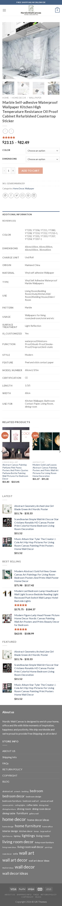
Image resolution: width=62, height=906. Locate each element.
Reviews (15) (9, 221)
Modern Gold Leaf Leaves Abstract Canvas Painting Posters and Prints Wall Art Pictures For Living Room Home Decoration (46, 470)
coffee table (32, 805)
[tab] (31, 214)
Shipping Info (9, 757)
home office (47, 826)
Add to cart (30, 170)
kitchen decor (26, 831)
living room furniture (44, 842)
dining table (8, 813)
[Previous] (7, 50)
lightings (28, 836)
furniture (22, 813)
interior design (10, 831)
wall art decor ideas (39, 860)
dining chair (44, 805)
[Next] (54, 50)
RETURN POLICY (12, 769)
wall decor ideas (15, 873)
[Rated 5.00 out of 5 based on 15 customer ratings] (31, 137)
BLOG (5, 781)
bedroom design (33, 796)
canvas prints (8, 805)
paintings (48, 847)
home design (8, 826)
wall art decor (15, 860)
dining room (24, 808)
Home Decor (19, 97)
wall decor (25, 866)
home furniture (28, 825)
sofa (15, 853)
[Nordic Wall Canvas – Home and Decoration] (31, 10)
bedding (25, 791)
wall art (26, 853)
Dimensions (9, 159)
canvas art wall (46, 801)
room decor (7, 854)
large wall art (45, 831)
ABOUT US (8, 750)
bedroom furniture (11, 801)
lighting (17, 836)
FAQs (5, 763)
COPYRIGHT (9, 775)
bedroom (36, 791)
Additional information (17, 214)
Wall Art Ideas (8, 868)
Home (5, 97)
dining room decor (41, 809)
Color (6, 150)
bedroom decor (13, 796)
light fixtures (7, 836)
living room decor (18, 841)
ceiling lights (20, 805)
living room (43, 836)
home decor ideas (38, 820)
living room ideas (9, 847)
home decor (14, 819)
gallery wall (34, 813)
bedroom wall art (31, 801)
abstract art (7, 791)
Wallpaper (35, 97)
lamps (36, 831)
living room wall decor (30, 847)
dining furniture (9, 809)
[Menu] (4, 10)
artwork (17, 791)
